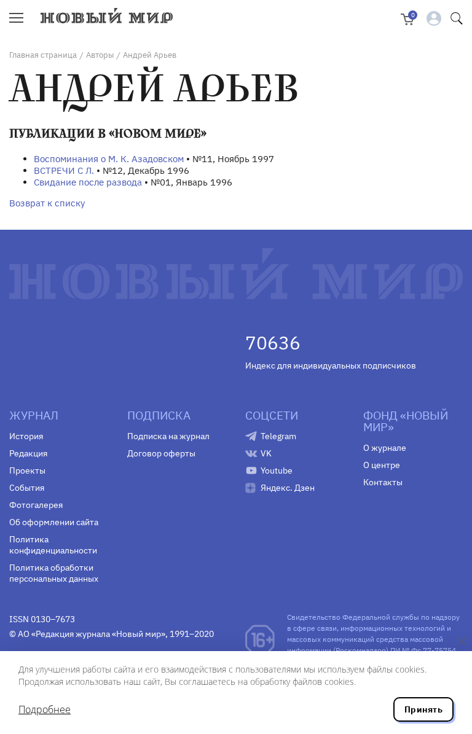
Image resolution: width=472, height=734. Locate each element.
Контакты (383, 482)
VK (266, 453)
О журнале (384, 447)
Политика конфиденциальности (53, 545)
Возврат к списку (47, 203)
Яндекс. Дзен (288, 487)
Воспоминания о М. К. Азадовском (109, 159)
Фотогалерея (36, 504)
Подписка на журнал (168, 436)
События (26, 487)
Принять (423, 709)
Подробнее (44, 709)
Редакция (28, 453)
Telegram (278, 436)
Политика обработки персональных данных (53, 573)
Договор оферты (161, 453)
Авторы (100, 55)
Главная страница (43, 55)
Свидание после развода (88, 182)
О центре (381, 464)
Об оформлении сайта (53, 522)
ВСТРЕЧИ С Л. (64, 170)
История (26, 436)
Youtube (277, 470)
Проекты (27, 470)
